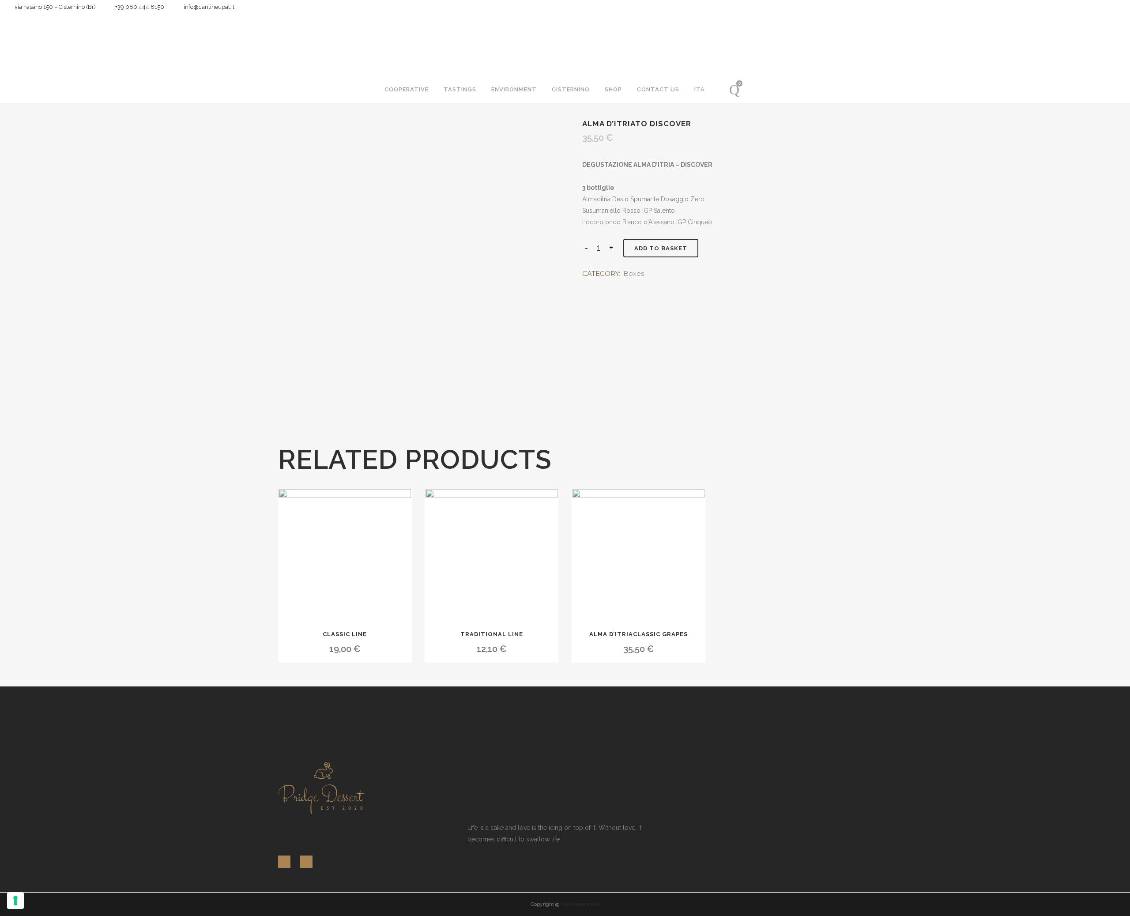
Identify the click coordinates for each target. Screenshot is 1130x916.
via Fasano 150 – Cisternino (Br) (53, 7)
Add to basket (660, 248)
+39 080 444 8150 (138, 7)
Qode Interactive (580, 904)
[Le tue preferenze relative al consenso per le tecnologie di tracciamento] (15, 900)
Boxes (633, 273)
